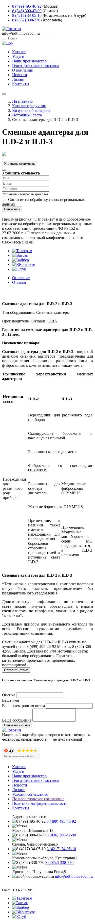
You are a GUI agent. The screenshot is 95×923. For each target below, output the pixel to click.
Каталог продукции (29, 106)
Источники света (27, 115)
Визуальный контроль (31, 110)
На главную (22, 101)
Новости (19, 75)
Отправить (12, 209)
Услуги (18, 56)
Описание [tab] (21, 278)
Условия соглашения (30, 794)
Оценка (8, 695)
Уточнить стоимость (19, 164)
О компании (22, 70)
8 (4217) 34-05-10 (27, 15)
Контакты (20, 84)
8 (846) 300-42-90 (27, 11)
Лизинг (18, 79)
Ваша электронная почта (23, 705)
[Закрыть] (4, 170)
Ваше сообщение (16, 720)
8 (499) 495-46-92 (27, 6)
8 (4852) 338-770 (26, 20)
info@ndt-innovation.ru (74, 876)
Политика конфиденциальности (40, 803)
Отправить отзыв (17, 725)
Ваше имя (10, 700)
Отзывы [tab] (19, 282)
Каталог (19, 52)
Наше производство (29, 61)
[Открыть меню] (4, 94)
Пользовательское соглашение (38, 799)
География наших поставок (35, 65)
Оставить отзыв (16, 670)
